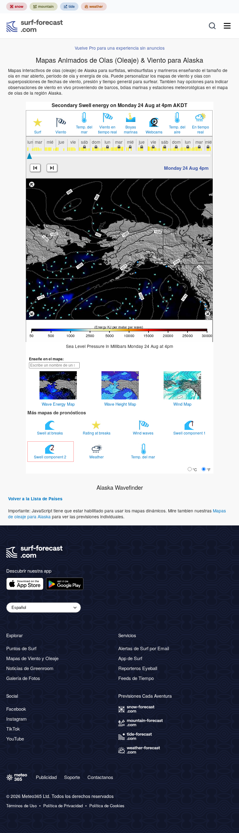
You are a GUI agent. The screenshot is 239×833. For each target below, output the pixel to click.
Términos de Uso (21, 805)
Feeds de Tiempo (136, 678)
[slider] (29, 156)
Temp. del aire (177, 129)
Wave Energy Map (58, 404)
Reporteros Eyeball (137, 668)
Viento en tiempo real (107, 129)
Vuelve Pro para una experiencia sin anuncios (120, 48)
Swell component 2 (50, 456)
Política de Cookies (106, 805)
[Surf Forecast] (34, 26)
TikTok (13, 728)
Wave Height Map (120, 404)
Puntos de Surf (21, 648)
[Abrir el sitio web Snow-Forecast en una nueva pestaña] (16, 6)
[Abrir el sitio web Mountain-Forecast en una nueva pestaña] (44, 6)
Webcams (154, 131)
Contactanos (100, 777)
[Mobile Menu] (227, 25)
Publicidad (46, 777)
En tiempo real (200, 129)
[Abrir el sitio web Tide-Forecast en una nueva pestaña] (69, 6)
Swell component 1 (190, 432)
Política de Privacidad (63, 805)
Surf (37, 131)
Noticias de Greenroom (30, 668)
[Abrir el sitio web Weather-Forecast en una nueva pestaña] (94, 6)
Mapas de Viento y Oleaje (32, 658)
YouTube (15, 738)
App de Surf (130, 658)
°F (208, 469)
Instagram (16, 718)
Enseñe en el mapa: (46, 359)
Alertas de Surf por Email (143, 648)
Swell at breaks (50, 432)
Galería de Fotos (23, 678)
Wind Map (182, 404)
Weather (97, 456)
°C (195, 469)
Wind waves (143, 432)
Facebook (16, 708)
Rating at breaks (97, 432)
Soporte (72, 777)
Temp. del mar (84, 129)
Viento (60, 131)
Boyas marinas (131, 129)
